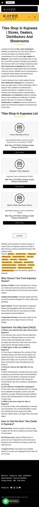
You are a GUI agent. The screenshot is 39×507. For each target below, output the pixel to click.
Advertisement (6, 478)
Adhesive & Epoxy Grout (25, 268)
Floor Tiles (30, 256)
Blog (20, 476)
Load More (19, 236)
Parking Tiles (31, 254)
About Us (4, 476)
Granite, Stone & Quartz (9, 265)
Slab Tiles (5, 259)
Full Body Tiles (6, 256)
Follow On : (5, 488)
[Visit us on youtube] (19, 487)
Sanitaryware (18, 262)
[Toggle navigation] (35, 17)
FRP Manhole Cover (8, 270)
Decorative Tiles (7, 262)
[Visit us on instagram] (14, 487)
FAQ (14, 480)
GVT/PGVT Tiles (20, 254)
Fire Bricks (31, 265)
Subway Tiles (23, 259)
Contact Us (13, 476)
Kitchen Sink (22, 265)
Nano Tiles (14, 259)
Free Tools (21, 480)
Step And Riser (28, 262)
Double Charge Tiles (19, 256)
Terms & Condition (20, 478)
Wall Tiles (11, 254)
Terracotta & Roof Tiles (9, 268)
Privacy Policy (6, 480)
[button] (29, 17)
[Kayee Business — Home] (10, 17)
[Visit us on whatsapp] (17, 487)
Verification (10, 2)
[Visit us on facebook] (11, 487)
